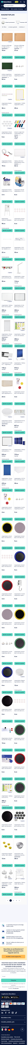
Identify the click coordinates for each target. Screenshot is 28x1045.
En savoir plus (16, 988)
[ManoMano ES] (12, 1029)
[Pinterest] (9, 1013)
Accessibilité (22, 1043)
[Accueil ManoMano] (7, 1)
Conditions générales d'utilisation (16, 1041)
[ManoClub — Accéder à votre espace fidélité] (16, 1)
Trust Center (4, 1041)
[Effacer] (24, 6)
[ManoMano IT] (2, 1029)
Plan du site (17, 1037)
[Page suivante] (19, 900)
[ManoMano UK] (6, 1029)
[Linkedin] (2, 1013)
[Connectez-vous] (20, 1)
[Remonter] (22, 1029)
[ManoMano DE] (9, 1029)
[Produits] (2, 5)
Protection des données (16, 1039)
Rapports (15, 1043)
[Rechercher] (5, 6)
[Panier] (24, 1)
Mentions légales (5, 1039)
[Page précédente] (8, 900)
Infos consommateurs (6, 1043)
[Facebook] (6, 1013)
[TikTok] (16, 1013)
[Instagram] (12, 1013)
